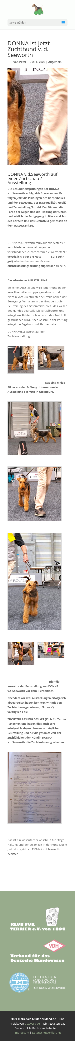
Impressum (21, 1032)
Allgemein (55, 62)
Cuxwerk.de (32, 1023)
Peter (22, 62)
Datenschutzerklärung (46, 1032)
